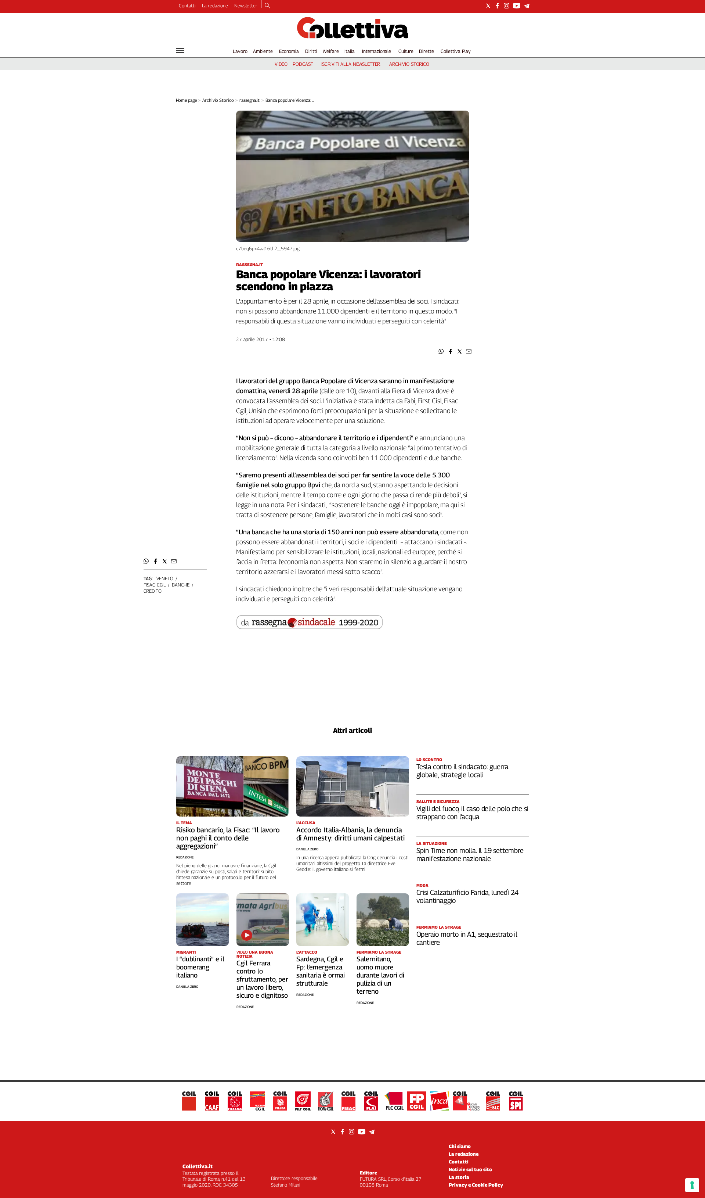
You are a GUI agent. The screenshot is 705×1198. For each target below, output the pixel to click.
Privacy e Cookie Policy (476, 1185)
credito (153, 591)
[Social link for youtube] (516, 5)
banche (180, 585)
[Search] (267, 6)
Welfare (331, 51)
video (281, 64)
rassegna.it (249, 100)
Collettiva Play (456, 51)
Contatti (187, 5)
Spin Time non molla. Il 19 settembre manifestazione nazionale (470, 854)
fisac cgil (155, 585)
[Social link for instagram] (506, 5)
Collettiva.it (197, 1166)
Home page (186, 100)
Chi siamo (460, 1146)
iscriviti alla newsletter (350, 64)
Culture (405, 51)
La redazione (215, 5)
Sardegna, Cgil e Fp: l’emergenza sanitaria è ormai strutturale (320, 971)
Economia (289, 51)
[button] (441, 351)
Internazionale (376, 51)
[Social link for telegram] (526, 5)
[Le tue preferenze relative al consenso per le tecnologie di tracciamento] (692, 1185)
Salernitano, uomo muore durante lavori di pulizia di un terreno (380, 975)
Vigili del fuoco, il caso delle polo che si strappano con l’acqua (472, 812)
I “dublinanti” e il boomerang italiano (200, 967)
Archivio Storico (218, 100)
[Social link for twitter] (488, 5)
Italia (349, 51)
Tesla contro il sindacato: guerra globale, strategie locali (462, 771)
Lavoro (240, 51)
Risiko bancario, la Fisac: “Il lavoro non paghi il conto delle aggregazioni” (228, 838)
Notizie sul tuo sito (470, 1169)
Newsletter (245, 5)
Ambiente (263, 51)
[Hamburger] (180, 50)
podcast (303, 64)
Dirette (426, 51)
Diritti (311, 51)
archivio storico (409, 64)
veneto (164, 578)
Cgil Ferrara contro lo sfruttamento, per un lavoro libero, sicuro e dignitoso (262, 979)
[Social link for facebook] (497, 5)
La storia (459, 1177)
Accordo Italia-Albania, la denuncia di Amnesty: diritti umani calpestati (350, 834)
